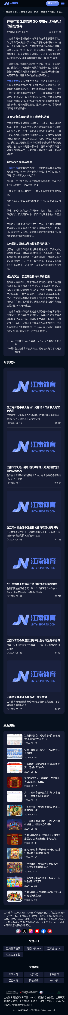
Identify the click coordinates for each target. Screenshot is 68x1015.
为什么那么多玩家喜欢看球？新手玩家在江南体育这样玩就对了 (42, 794)
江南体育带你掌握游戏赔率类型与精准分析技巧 (33, 640)
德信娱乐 (33, 980)
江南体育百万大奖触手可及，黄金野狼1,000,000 (38, 342)
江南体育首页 (10, 11)
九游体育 (33, 974)
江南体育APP (34, 948)
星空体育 (13, 980)
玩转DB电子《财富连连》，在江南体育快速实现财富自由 (41, 780)
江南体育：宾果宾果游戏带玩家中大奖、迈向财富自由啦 (42, 766)
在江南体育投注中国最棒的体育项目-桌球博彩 (33, 527)
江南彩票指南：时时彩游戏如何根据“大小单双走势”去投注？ (42, 737)
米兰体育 (54, 974)
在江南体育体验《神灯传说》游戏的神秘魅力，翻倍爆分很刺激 (42, 823)
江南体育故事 (25, 11)
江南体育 (13, 167)
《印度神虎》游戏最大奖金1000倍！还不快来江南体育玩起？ (42, 865)
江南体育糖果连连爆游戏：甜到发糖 (27, 697)
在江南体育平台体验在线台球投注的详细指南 (32, 584)
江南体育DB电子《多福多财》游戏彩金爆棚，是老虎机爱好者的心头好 (42, 837)
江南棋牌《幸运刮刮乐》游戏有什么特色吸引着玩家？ (42, 880)
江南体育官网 (13, 81)
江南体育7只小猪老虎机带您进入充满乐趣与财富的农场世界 (33, 469)
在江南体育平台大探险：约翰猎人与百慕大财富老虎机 (38, 350)
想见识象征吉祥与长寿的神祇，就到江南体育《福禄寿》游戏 (42, 851)
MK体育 (54, 980)
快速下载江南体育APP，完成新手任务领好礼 (42, 751)
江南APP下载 (13, 954)
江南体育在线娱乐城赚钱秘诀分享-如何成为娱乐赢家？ (42, 894)
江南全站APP (54, 948)
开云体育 (13, 974)
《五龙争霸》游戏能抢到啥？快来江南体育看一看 (42, 808)
